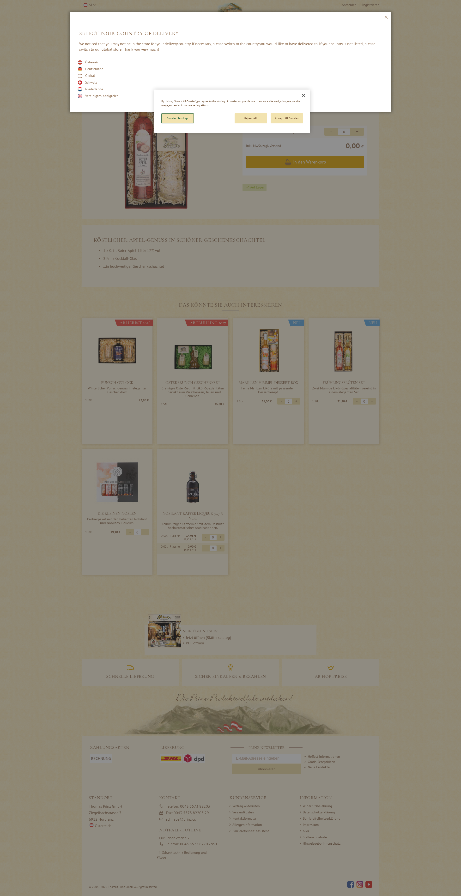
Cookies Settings (177, 118)
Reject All (250, 118)
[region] (232, 111)
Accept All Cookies (287, 118)
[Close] (303, 95)
